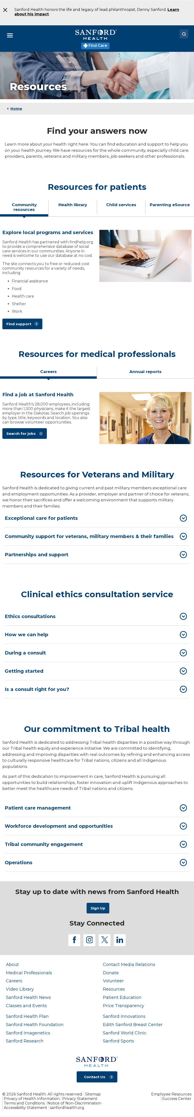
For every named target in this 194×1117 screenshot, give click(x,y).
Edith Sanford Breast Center (133, 1024)
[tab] (24, 209)
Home (16, 108)
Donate (111, 972)
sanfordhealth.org (67, 1107)
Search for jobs (21, 433)
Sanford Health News (28, 997)
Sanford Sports (118, 1041)
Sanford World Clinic (124, 1033)
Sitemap (93, 1094)
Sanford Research (25, 1041)
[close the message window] (4, 10)
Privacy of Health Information (32, 1098)
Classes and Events (26, 1005)
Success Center (176, 1098)
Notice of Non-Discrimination (74, 1103)
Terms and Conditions (24, 1103)
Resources (114, 989)
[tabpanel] (97, 281)
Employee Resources (171, 1094)
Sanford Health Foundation (35, 1024)
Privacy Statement (79, 1098)
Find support (18, 324)
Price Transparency (123, 1005)
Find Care (97, 45)
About (12, 964)
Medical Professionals (29, 972)
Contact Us (94, 1077)
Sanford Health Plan (27, 1016)
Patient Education (122, 997)
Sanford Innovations (124, 1016)
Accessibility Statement (25, 1107)
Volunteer (113, 980)
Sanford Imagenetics (28, 1033)
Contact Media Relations (129, 964)
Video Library (20, 989)
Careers (14, 980)
